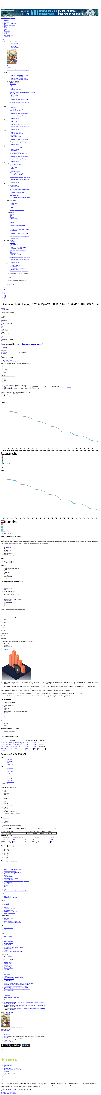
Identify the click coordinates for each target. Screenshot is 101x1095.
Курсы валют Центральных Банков (19, 189)
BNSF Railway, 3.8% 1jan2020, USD (10, 748)
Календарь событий (15, 164)
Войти (2, 18)
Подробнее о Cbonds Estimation (9, 361)
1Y (4, 381)
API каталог (13, 266)
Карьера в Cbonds (8, 980)
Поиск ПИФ (13, 135)
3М (5, 380)
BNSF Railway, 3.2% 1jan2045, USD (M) (11, 746)
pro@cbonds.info (5, 1030)
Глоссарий (13, 49)
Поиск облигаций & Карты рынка (19, 75)
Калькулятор (7, 995)
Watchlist (6, 33)
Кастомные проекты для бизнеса (19, 271)
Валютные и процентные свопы (18, 153)
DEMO (9, 277)
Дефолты (12, 165)
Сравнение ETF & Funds (16, 133)
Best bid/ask (7, 27)
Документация (14, 269)
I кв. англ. (10, 759)
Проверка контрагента (16, 254)
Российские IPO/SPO (15, 110)
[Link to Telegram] (4, 1049)
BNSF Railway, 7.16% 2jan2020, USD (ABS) (12, 742)
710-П (5, 929)
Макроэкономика (14, 203)
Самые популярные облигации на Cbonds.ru (16, 891)
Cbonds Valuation (8, 879)
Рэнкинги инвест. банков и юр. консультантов (22, 92)
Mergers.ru (6, 1037)
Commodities (13, 218)
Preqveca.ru (7, 1040)
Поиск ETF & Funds (15, 132)
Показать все (4, 750)
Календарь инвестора (16, 174)
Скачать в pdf (30, 983)
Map (5, 389)
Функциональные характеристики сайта (15, 983)
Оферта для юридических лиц (12, 987)
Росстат (12, 204)
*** (2, 322)
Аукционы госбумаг (15, 170)
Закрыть (3, 39)
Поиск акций (13, 107)
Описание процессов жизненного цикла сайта (16, 984)
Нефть (11, 215)
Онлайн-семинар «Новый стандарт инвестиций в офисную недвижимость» (24, 1005)
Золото (5, 29)
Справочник (4, 347)
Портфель (6, 20)
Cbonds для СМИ (14, 47)
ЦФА (5, 26)
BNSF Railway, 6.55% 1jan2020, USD (11, 744)
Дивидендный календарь (17, 109)
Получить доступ (5, 649)
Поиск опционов (14, 149)
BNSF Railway (8, 547)
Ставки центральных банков (17, 192)
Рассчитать (4, 353)
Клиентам (6, 1067)
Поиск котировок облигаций (18, 78)
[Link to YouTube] (4, 1051)
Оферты (12, 168)
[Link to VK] (4, 1053)
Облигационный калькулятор (18, 247)
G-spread (6, 388)
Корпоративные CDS (16, 152)
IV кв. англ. (10, 764)
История (6, 822)
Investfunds (7, 1034)
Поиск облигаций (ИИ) (10, 23)
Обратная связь (8, 1065)
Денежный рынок (15, 171)
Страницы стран (14, 201)
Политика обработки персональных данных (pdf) (17, 989)
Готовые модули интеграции (18, 268)
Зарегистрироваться (9, 18)
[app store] (6, 1046)
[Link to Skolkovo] (9, 1061)
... (4, 300)
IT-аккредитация (8, 990)
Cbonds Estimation (8, 876)
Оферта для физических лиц (11, 986)
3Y (4, 382)
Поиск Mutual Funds (15, 136)
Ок (1, 1087)
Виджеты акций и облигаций (18, 250)
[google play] (16, 1046)
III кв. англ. (10, 763)
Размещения (13, 167)
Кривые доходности (9, 25)
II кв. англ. (10, 761)
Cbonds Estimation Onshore (11, 878)
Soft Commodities (14, 219)
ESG (11, 86)
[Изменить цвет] (2, 524)
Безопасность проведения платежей (13, 977)
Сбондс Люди (7, 36)
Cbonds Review (8, 965)
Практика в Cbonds (9, 979)
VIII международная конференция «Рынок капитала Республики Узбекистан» (25, 1008)
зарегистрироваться (12, 1089)
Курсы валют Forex (15, 191)
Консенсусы (7, 22)
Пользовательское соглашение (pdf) (13, 1069)
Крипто (7, 31)
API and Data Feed (15, 265)
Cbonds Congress (19, 999)
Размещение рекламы (9, 1064)
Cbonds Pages (13, 94)
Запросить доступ (11, 284)
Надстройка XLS (8, 35)
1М (5, 378)
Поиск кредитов (14, 121)
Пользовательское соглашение (12, 1068)
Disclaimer (6, 1071)
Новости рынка (14, 43)
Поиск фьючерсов (16, 147)
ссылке (69, 387)
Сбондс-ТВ (7, 32)
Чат (11, 251)
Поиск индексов (14, 186)
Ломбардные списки (15, 89)
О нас (5, 976)
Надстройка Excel (8, 918)
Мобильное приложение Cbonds (18, 245)
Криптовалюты (14, 188)
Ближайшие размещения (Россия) (19, 79)
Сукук (11, 88)
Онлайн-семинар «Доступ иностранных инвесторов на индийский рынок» (24, 1002)
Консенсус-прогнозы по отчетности (19, 229)
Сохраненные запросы (16, 248)
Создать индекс (8, 944)
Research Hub (13, 44)
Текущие (6, 821)
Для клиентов (7, 974)
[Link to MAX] (4, 1055)
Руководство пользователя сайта (12, 981)
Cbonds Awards (14, 95)
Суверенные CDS (15, 150)
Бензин (12, 217)
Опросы (12, 96)
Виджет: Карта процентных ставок (13, 951)
